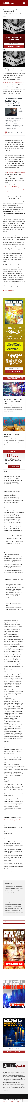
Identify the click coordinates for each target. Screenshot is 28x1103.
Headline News (17, 13)
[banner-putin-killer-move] (14, 968)
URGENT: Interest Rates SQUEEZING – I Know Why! (13, 401)
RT (22, 167)
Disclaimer (20, 1101)
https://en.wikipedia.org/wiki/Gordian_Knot (14, 819)
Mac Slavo (6, 13)
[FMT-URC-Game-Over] (14, 1007)
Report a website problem (11, 1101)
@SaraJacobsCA (11, 172)
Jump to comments (9, 290)
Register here (14, 467)
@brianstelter (21, 172)
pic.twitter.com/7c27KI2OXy (12, 187)
